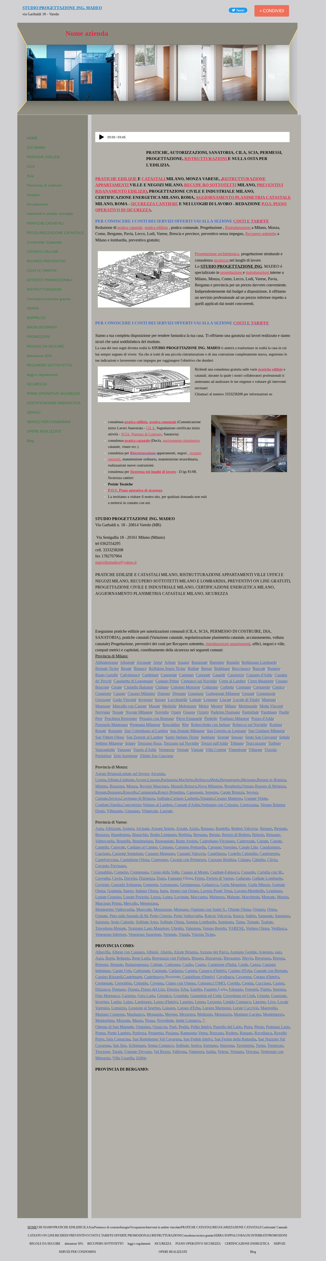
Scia (30, 176)
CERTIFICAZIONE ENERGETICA (53, 403)
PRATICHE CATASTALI (45, 223)
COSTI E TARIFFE (42, 270)
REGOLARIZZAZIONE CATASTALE (55, 233)
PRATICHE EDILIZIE (43, 157)
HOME (32, 138)
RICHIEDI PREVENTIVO (46, 261)
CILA (31, 166)
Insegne (33, 195)
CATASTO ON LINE (42, 252)
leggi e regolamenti (42, 375)
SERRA (33, 308)
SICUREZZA (37, 384)
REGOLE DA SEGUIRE (45, 346)
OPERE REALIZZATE (44, 431)
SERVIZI (33, 412)
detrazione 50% (39, 356)
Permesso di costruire (44, 185)
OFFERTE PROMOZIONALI (49, 280)
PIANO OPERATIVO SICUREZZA (53, 393)
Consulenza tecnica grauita (49, 299)
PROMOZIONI (38, 337)
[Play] (101, 137)
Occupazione (37, 204)
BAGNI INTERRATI (42, 327)
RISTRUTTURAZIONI (44, 289)
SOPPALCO (36, 318)
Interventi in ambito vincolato (50, 214)
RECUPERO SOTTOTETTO (49, 365)
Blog (30, 441)
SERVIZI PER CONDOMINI (49, 422)
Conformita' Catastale (44, 242)
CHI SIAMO (36, 147)
